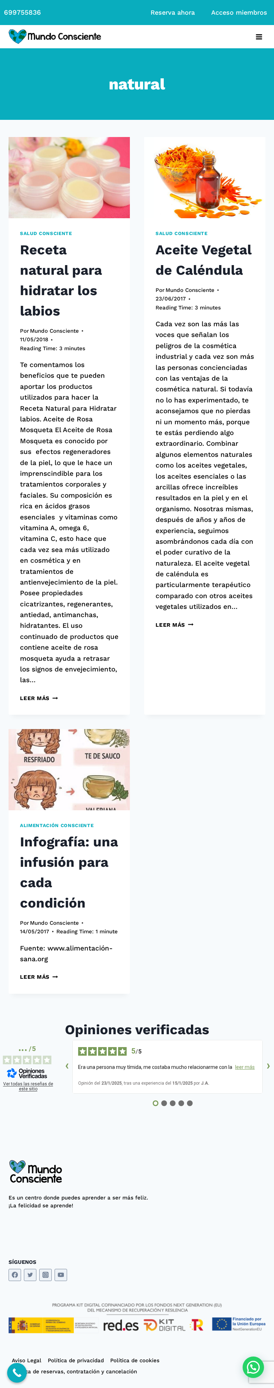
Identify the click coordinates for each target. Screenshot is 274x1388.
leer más (245, 1067)
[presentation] (69, 177)
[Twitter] (30, 1275)
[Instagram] (45, 1275)
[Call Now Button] (17, 1373)
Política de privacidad (76, 1360)
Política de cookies (134, 1360)
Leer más (39, 698)
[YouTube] (61, 1275)
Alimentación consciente (56, 825)
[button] (253, 1367)
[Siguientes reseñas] (268, 1067)
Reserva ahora (173, 12)
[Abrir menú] (258, 36)
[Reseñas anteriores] (67, 1067)
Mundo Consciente (54, 331)
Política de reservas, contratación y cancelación (74, 1371)
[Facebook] (15, 1275)
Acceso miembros (239, 12)
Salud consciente (46, 233)
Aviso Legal (26, 1360)
